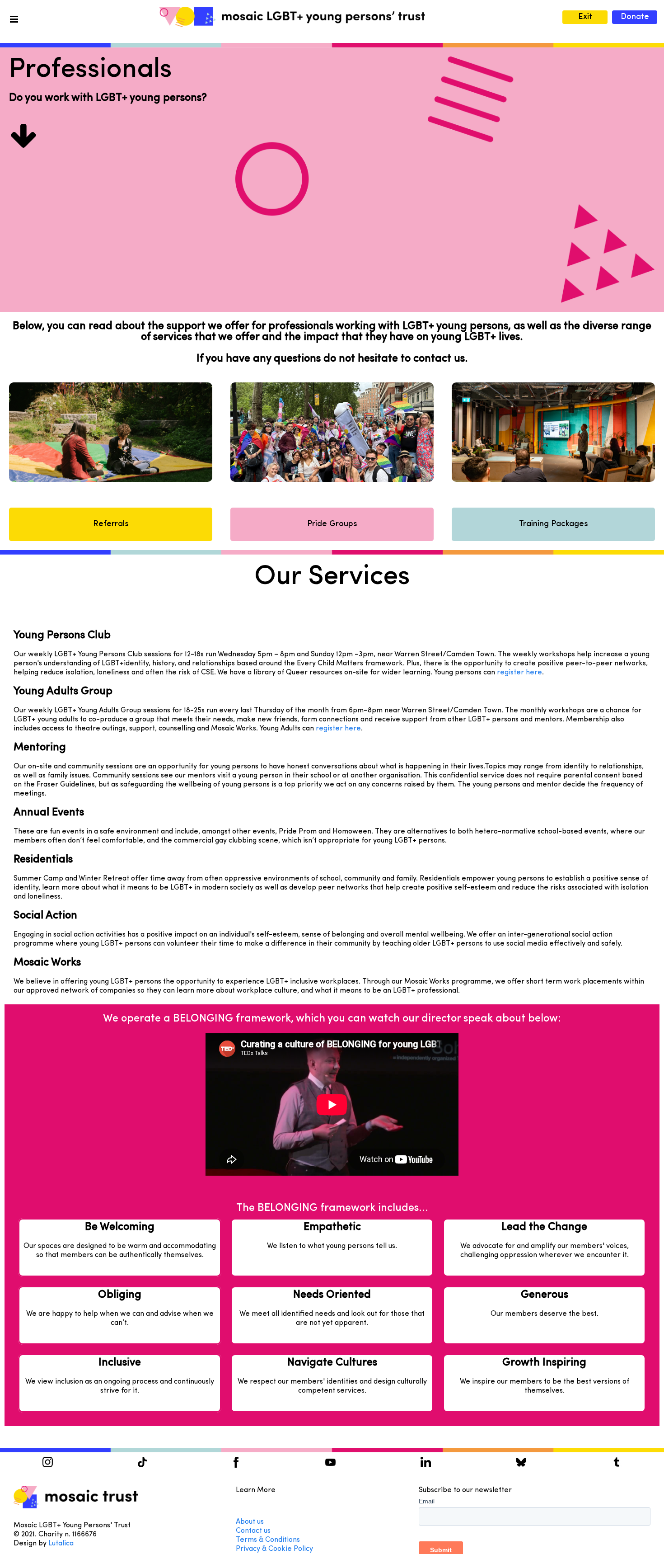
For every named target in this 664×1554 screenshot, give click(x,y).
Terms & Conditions (268, 1540)
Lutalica (61, 1543)
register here (519, 672)
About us (250, 1522)
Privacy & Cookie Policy (274, 1549)
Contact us (254, 1531)
